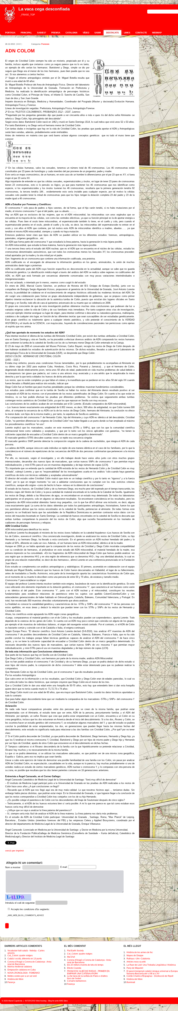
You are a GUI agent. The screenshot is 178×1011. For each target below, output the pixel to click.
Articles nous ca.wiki (136, 962)
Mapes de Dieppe (135, 955)
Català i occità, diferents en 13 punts (24, 958)
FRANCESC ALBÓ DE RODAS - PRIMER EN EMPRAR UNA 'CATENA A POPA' (88, 972)
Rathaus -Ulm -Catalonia (138, 958)
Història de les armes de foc (140, 952)
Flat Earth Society (75, 950)
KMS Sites (63, 1001)
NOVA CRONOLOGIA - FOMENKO (23, 973)
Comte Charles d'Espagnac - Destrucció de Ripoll (150, 976)
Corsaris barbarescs (76, 981)
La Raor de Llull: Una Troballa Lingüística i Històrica (151, 965)
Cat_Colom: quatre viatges (20, 955)
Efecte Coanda (74, 968)
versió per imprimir (14, 850)
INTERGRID (30, 1001)
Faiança (11, 982)
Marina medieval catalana (19, 966)
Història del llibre (15, 979)
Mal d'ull (71, 957)
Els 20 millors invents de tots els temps (85, 965)
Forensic (45, 44)
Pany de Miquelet (135, 968)
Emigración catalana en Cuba (21, 970)
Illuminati (131, 982)
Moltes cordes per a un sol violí (22, 976)
